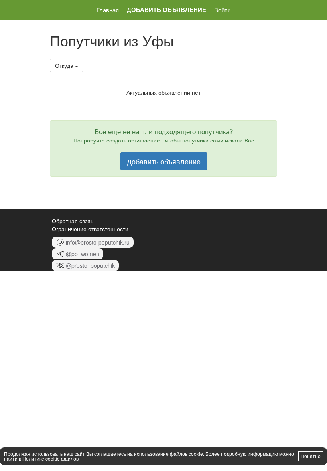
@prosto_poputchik (90, 265)
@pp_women (82, 254)
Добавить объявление (166, 9)
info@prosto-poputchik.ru (98, 242)
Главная (108, 10)
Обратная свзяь (72, 221)
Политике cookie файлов (50, 458)
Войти (222, 10)
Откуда (65, 65)
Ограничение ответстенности (90, 229)
